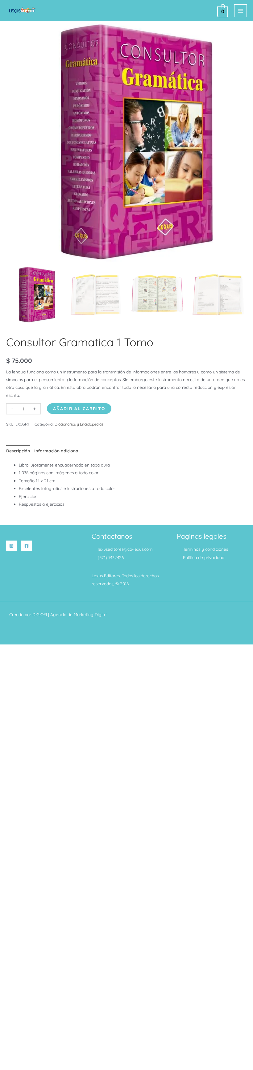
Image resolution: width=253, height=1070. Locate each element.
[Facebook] (26, 546)
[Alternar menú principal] (240, 10)
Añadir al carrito (79, 408)
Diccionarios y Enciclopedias (79, 424)
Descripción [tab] (18, 450)
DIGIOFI (39, 614)
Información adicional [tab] (57, 450)
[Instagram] (11, 546)
